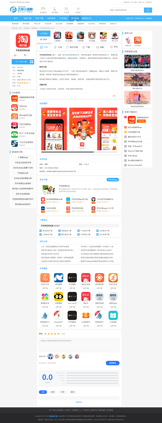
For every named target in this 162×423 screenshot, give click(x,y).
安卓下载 (23, 62)
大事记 (67, 410)
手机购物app (113, 180)
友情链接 (109, 410)
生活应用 (48, 24)
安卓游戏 (75, 18)
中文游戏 (63, 18)
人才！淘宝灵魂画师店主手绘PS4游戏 (55, 247)
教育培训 (102, 24)
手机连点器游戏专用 (23, 163)
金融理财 (80, 24)
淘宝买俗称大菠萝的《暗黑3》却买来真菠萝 (57, 258)
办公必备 (59, 24)
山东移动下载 (104, 231)
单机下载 (27, 18)
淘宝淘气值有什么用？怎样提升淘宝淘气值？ (57, 250)
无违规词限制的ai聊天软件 (22, 199)
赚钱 (69, 55)
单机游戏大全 (139, 18)
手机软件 (26, 28)
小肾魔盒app (23, 157)
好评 (52, 392)
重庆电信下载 (66, 234)
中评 (62, 392)
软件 (107, 55)
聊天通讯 (26, 24)
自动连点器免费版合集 (23, 178)
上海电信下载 (47, 234)
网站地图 (101, 410)
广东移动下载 (85, 231)
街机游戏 (51, 18)
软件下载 (39, 18)
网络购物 (34, 28)
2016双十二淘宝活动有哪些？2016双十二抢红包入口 (97, 247)
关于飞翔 (52, 410)
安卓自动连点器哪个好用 (23, 168)
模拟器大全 (87, 18)
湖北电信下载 (47, 231)
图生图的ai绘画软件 (23, 204)
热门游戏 (134, 2)
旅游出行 (113, 24)
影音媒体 (15, 24)
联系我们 (60, 410)
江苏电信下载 (85, 234)
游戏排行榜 (129, 18)
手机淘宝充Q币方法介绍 (50, 254)
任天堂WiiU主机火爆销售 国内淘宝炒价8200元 (97, 254)
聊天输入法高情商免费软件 (23, 189)
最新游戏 (127, 2)
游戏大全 (141, 2)
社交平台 (91, 24)
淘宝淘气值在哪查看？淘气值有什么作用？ (96, 250)
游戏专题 (149, 2)
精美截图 (149, 18)
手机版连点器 (23, 173)
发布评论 (112, 363)
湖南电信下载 (66, 231)
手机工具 (37, 24)
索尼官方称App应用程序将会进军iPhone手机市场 (97, 261)
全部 (43, 392)
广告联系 (85, 410)
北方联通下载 (104, 234)
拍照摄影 (70, 24)
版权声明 (93, 410)
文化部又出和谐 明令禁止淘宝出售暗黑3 (56, 261)
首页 (16, 18)
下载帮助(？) (76, 410)
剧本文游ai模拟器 (23, 194)
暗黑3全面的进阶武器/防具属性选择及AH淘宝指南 (97, 258)
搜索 (148, 10)
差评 (72, 392)
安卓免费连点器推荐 (23, 183)
